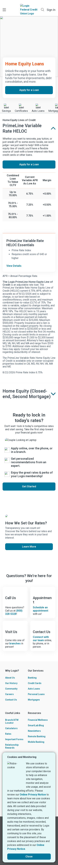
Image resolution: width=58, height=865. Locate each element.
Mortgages (34, 699)
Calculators (11, 728)
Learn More (29, 546)
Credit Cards (34, 683)
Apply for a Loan (29, 90)
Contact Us (11, 699)
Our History (11, 683)
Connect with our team (41, 638)
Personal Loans (36, 694)
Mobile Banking (36, 742)
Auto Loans (34, 688)
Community (11, 688)
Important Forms (14, 739)
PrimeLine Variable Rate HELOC (22, 128)
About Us (10, 677)
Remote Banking (36, 736)
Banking (32, 677)
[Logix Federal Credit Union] (29, 10)
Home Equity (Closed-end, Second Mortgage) (27, 393)
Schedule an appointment (40, 609)
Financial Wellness (38, 720)
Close (29, 856)
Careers (9, 694)
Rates (8, 734)
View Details (13, 265)
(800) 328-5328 (13, 612)
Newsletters (34, 731)
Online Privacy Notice (33, 794)
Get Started (29, 486)
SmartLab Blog (36, 725)
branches (15, 643)
